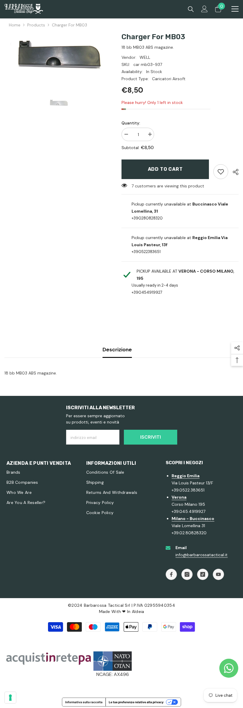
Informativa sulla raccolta (84, 702)
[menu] (235, 8)
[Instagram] (187, 574)
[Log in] (204, 9)
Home (14, 25)
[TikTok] (202, 574)
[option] (58, 56)
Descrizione (117, 349)
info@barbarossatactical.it (201, 554)
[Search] (190, 9)
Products (36, 25)
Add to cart (165, 169)
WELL (145, 57)
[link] (220, 171)
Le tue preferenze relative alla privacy (136, 702)
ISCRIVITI (150, 437)
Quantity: (131, 123)
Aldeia (138, 611)
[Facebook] (171, 574)
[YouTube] (218, 574)
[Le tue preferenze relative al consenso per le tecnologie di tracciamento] (10, 697)
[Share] (233, 172)
